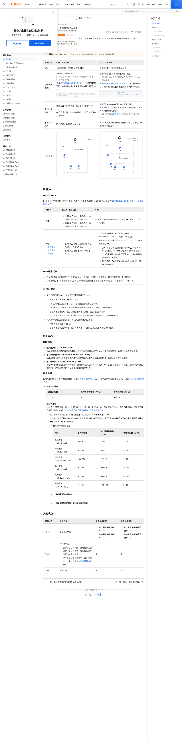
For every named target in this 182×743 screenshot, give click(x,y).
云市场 (65, 4)
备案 (153, 4)
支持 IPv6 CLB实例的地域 (51, 250)
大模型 (27, 4)
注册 (166, 4)
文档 (148, 4)
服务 (78, 4)
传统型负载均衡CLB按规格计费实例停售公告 (83, 410)
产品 (35, 4)
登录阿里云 (40, 43)
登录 (176, 4)
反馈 (98, 594)
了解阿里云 (87, 4)
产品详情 (124, 32)
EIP (105, 107)
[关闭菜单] (4, 4)
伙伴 (72, 4)
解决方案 (43, 4)
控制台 (160, 4)
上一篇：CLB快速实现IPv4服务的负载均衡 (64, 582)
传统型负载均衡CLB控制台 (72, 83)
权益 (51, 4)
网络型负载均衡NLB (122, 201)
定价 (57, 4)
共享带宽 (116, 113)
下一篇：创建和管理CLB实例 (128, 582)
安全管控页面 (82, 561)
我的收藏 (137, 32)
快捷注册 (17, 43)
